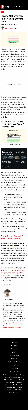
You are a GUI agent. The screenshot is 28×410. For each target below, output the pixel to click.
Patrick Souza (9, 28)
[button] (25, 7)
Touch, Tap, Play (10, 387)
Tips (2, 12)
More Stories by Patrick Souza (12, 327)
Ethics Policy (14, 358)
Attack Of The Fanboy (11, 377)
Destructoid (20, 379)
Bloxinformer (10, 389)
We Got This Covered (10, 379)
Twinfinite (16, 374)
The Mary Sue (19, 384)
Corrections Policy (14, 355)
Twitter (15, 345)
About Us (14, 352)
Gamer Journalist (10, 382)
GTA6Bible (18, 389)
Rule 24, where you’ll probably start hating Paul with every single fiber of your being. (13, 272)
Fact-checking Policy (14, 361)
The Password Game (6, 284)
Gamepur (22, 374)
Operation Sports (9, 384)
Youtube (14, 348)
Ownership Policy (14, 365)
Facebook (15, 342)
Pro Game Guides (7, 374)
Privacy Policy (14, 368)
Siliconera (20, 377)
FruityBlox (19, 387)
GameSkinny (19, 382)
